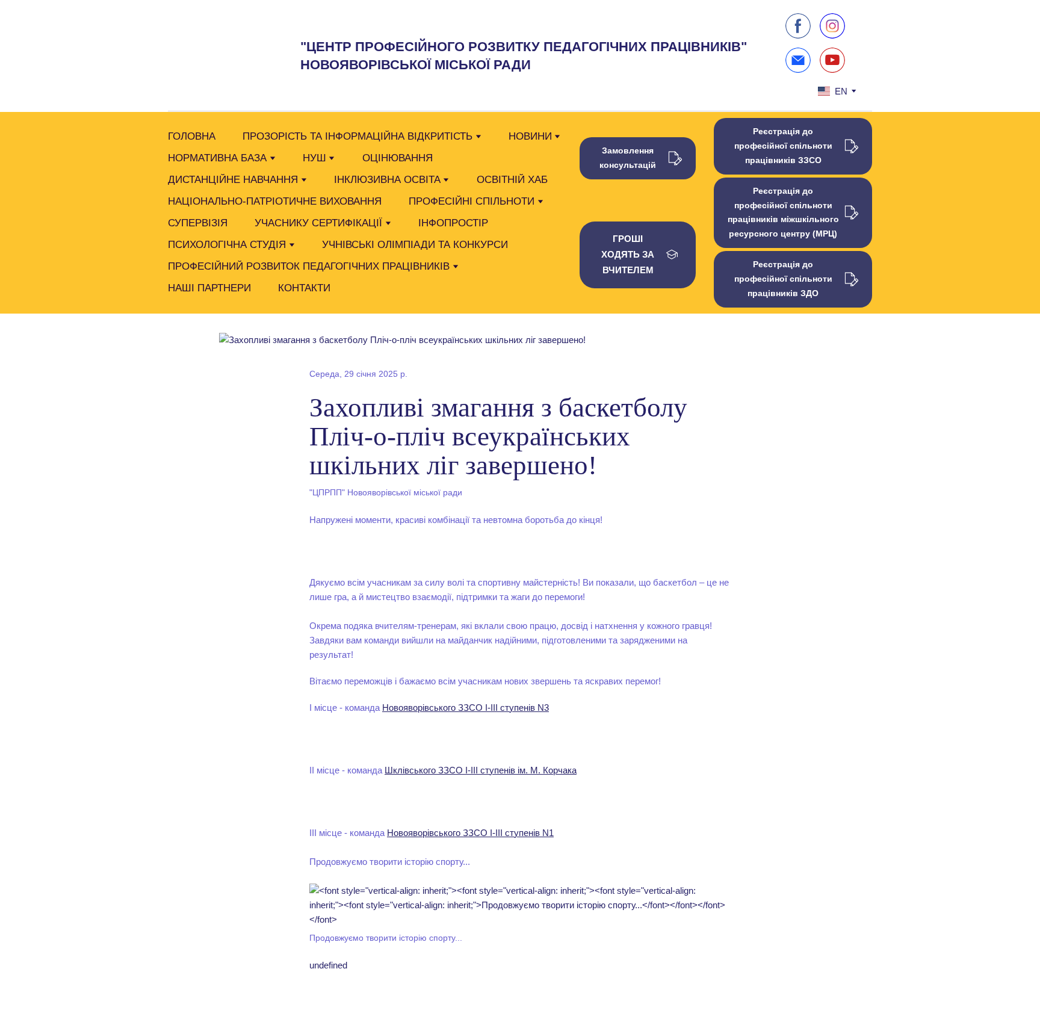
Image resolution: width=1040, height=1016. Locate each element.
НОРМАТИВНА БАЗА (217, 158)
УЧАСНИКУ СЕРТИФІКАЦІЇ (318, 223)
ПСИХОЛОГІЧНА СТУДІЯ (227, 244)
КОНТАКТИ (304, 288)
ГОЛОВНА (191, 136)
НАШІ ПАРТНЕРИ (209, 288)
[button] (798, 26)
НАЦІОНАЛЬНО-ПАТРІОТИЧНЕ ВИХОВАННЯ (275, 201)
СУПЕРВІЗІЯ (198, 223)
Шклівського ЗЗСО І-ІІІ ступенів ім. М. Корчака (481, 770)
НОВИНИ (530, 136)
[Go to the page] (215, 56)
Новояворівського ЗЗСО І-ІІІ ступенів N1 (470, 833)
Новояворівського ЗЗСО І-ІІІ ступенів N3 (465, 707)
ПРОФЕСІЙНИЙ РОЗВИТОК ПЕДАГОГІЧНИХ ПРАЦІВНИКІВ (309, 266)
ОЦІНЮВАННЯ (397, 158)
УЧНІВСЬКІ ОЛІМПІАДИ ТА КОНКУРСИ (415, 244)
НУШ (314, 158)
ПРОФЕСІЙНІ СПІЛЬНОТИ (471, 201)
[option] (832, 91)
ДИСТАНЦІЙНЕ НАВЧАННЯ (233, 179)
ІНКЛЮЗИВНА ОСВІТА (387, 179)
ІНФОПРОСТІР (453, 223)
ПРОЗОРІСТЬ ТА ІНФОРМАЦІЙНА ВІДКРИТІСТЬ (357, 136)
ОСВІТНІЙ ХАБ (512, 179)
